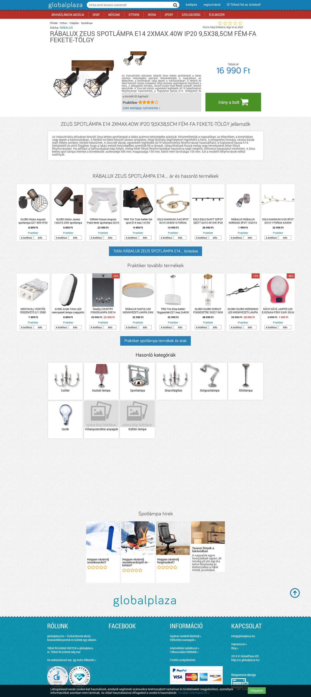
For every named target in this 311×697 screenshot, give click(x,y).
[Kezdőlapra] (65, 8)
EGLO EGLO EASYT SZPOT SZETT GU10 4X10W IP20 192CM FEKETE (208, 221)
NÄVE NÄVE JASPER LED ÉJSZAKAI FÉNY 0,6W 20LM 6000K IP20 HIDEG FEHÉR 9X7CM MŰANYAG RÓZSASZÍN (278, 310)
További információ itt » (193, 693)
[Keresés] (175, 5)
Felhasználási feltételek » (184, 652)
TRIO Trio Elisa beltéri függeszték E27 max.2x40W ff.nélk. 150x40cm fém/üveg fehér (173, 310)
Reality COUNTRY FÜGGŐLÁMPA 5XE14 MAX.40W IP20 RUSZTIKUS (103, 310)
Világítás (74, 23)
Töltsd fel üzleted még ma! (65, 652)
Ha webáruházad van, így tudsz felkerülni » (71, 660)
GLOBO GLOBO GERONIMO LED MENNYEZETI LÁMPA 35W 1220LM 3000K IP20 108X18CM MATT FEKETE (243, 310)
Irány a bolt (229, 102)
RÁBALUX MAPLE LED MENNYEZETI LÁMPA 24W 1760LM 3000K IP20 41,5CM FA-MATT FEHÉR (138, 310)
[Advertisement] (155, 475)
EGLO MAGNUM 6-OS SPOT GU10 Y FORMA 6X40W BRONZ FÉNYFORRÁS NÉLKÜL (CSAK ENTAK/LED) (278, 221)
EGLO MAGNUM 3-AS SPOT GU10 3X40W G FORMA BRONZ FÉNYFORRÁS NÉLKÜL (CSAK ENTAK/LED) (173, 221)
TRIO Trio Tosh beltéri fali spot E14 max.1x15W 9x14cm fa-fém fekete (138, 221)
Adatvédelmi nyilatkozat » (184, 648)
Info (40, 237)
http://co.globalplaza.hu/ (245, 660)
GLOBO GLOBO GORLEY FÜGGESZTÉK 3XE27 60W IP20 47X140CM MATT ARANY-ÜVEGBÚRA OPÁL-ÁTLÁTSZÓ (208, 310)
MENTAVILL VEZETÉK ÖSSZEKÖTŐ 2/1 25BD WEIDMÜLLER (33, 310)
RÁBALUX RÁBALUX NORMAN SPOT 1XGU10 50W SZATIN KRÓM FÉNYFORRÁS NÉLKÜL (243, 221)
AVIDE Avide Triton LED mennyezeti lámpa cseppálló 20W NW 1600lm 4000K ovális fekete (68, 310)
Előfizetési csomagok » (183, 640)
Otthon (63, 23)
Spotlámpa (86, 23)
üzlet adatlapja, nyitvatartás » (141, 108)
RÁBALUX (66, 28)
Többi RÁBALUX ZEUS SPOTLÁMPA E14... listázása (155, 251)
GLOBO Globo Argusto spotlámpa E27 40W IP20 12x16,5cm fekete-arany (33, 221)
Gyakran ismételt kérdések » (185, 636)
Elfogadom (256, 690)
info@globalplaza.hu (243, 636)
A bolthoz (26, 237)
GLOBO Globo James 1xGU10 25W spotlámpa (68, 221)
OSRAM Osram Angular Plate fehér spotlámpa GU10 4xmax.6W (103, 221)
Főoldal (54, 23)
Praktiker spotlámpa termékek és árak (155, 341)
